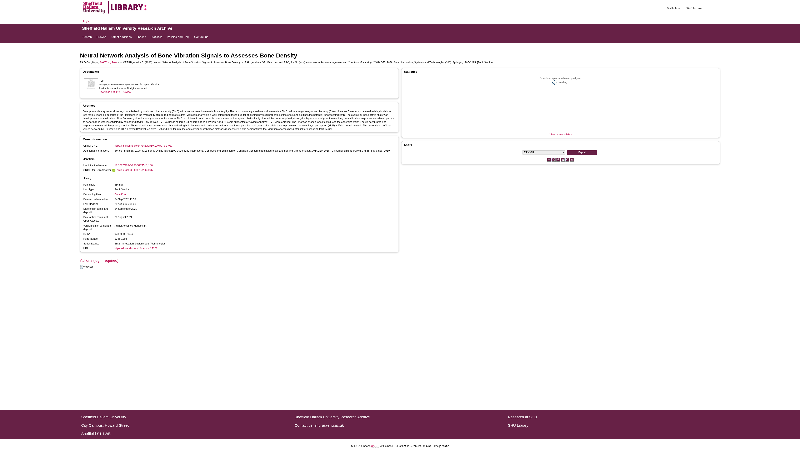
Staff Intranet (694, 8)
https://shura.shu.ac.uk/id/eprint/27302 (136, 248)
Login (86, 21)
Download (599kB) (109, 92)
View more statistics (561, 134)
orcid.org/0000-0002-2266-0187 (135, 170)
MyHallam (673, 8)
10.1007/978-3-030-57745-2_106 (134, 165)
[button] (81, 267)
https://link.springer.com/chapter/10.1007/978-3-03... (144, 145)
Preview (126, 92)
